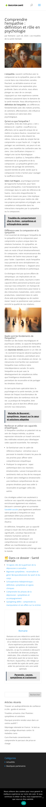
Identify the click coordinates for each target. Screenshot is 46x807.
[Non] (43, 797)
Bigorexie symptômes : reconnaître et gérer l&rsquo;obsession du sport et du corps (23, 575)
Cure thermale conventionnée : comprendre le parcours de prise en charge (20, 740)
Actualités (10, 762)
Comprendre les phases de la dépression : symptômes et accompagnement (19, 595)
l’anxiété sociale (11, 509)
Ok (23, 803)
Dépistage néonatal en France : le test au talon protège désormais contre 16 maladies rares (22, 730)
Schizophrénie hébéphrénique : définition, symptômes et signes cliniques (20, 585)
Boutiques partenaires (16, 766)
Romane (11, 36)
